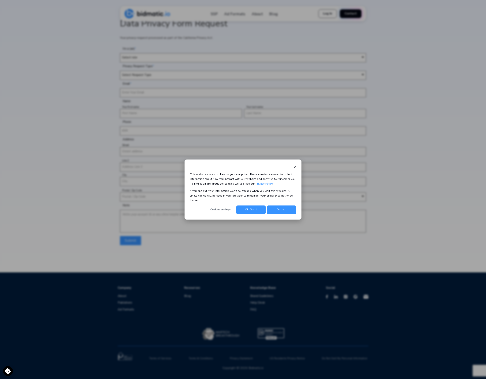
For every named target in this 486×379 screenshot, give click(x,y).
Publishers (125, 302)
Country (250, 190)
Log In (327, 13)
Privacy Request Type (138, 66)
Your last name (254, 107)
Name (127, 101)
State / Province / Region (260, 175)
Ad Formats (234, 14)
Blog (273, 14)
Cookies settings (220, 210)
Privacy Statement (241, 358)
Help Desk (257, 302)
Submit (130, 240)
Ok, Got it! (251, 210)
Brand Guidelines (261, 296)
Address (128, 139)
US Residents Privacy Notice (287, 358)
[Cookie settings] (8, 371)
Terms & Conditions (201, 358)
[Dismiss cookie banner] (294, 167)
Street (125, 145)
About (257, 14)
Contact (351, 13)
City (124, 175)
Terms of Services (160, 358)
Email (126, 84)
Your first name (130, 107)
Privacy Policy (264, 184)
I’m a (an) (129, 49)
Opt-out (281, 210)
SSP (214, 14)
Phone (127, 122)
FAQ (253, 309)
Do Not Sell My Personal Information (344, 358)
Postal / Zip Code (132, 190)
